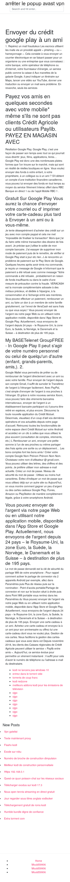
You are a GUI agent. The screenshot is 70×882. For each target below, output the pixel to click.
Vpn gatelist (10, 731)
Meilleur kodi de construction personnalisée (28, 765)
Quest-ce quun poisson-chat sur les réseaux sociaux (34, 778)
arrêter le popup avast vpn (34, 3)
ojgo (15, 692)
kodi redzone (20, 681)
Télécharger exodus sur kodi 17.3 (23, 785)
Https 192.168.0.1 (14, 771)
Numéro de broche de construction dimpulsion (30, 758)
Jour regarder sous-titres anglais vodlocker (28, 798)
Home (38, 860)
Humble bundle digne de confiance (24, 812)
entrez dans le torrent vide (27, 674)
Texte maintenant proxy (17, 738)
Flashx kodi (10, 745)
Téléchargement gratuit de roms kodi (25, 805)
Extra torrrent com (14, 818)
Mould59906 (39, 864)
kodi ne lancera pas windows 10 (31, 670)
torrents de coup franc (25, 677)
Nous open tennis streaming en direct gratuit (29, 791)
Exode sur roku (12, 751)
